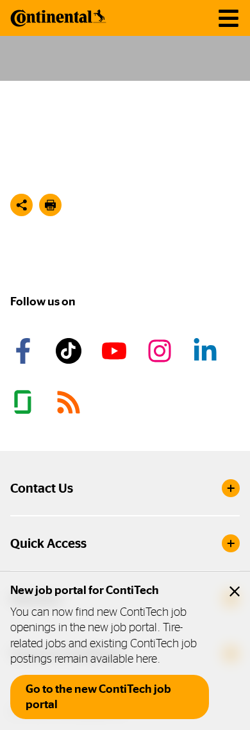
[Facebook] (25, 351)
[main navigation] (228, 18)
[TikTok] (70, 351)
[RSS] (70, 402)
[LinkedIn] (207, 351)
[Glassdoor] (25, 402)
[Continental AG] (58, 18)
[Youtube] (116, 351)
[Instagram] (161, 351)
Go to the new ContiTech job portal (98, 697)
